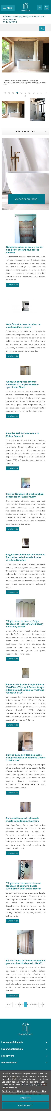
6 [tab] (25, 92)
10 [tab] (41, 92)
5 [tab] (21, 92)
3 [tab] (13, 92)
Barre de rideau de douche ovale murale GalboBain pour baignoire (22, 819)
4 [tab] (17, 92)
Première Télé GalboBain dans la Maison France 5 (22, 434)
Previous (4, 61)
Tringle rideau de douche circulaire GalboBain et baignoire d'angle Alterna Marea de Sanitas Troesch (23, 886)
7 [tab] (29, 92)
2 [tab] (9, 92)
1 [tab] (5, 92)
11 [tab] (45, 92)
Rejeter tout (25, 1105)
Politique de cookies (11, 1091)
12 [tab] (25, 96)
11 (35, 1005)
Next (47, 61)
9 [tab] (37, 92)
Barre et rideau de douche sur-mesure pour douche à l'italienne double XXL (25, 962)
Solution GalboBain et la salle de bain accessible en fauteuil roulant (25, 495)
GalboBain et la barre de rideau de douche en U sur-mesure (23, 325)
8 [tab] (33, 92)
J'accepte (25, 1098)
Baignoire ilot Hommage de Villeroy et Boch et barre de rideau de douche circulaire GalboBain (25, 557)
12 (37, 1005)
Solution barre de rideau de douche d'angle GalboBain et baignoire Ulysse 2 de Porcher (25, 758)
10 (33, 1005)
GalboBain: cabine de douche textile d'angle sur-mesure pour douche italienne (24, 250)
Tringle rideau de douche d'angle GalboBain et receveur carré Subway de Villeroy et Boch (25, 624)
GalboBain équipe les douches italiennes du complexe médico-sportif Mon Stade (22, 384)
